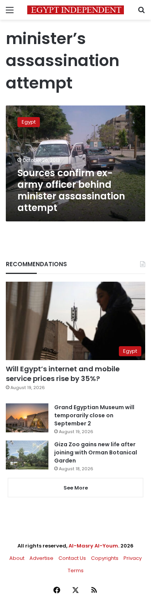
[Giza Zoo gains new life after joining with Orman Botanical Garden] (27, 454)
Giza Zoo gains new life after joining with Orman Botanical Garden (95, 452)
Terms (76, 570)
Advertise (41, 558)
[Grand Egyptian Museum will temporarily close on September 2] (27, 417)
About (16, 558)
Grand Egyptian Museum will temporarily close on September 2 (94, 415)
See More (75, 487)
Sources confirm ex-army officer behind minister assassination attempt (71, 190)
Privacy (133, 558)
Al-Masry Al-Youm (93, 545)
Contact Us (72, 558)
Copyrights (104, 558)
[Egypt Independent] (75, 9)
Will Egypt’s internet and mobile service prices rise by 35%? (63, 373)
